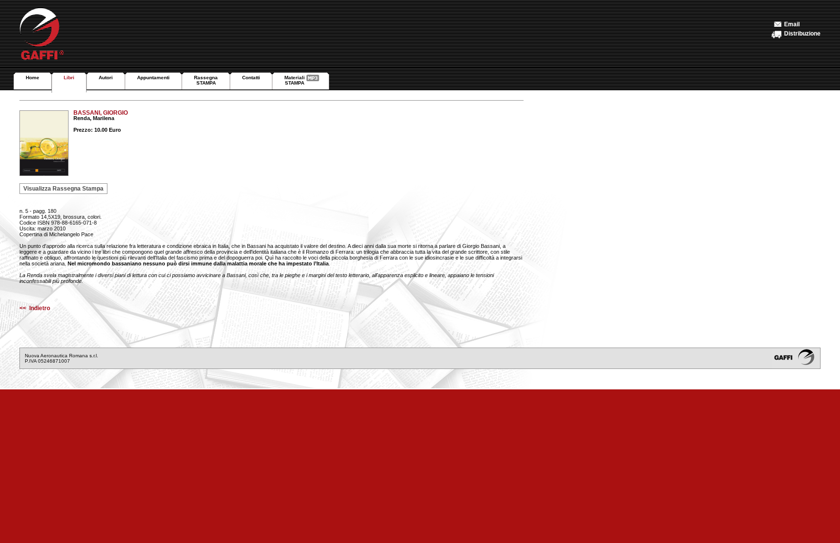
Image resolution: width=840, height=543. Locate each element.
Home (32, 77)
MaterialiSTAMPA (294, 80)
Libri (69, 77)
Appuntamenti (153, 77)
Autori (106, 77)
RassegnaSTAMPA (206, 80)
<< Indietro (34, 308)
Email (792, 24)
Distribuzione (802, 33)
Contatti (251, 77)
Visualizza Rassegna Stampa (63, 188)
